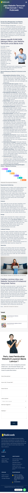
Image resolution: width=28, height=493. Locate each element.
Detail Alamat (4, 388)
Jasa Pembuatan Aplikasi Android (14, 323)
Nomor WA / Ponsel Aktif (7, 382)
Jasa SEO (10, 241)
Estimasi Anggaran (6, 404)
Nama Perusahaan (6, 376)
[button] (26, 2)
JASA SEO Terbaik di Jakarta (11, 306)
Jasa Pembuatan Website (12, 315)
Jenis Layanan (4, 398)
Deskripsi (3, 410)
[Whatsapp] (24, 489)
